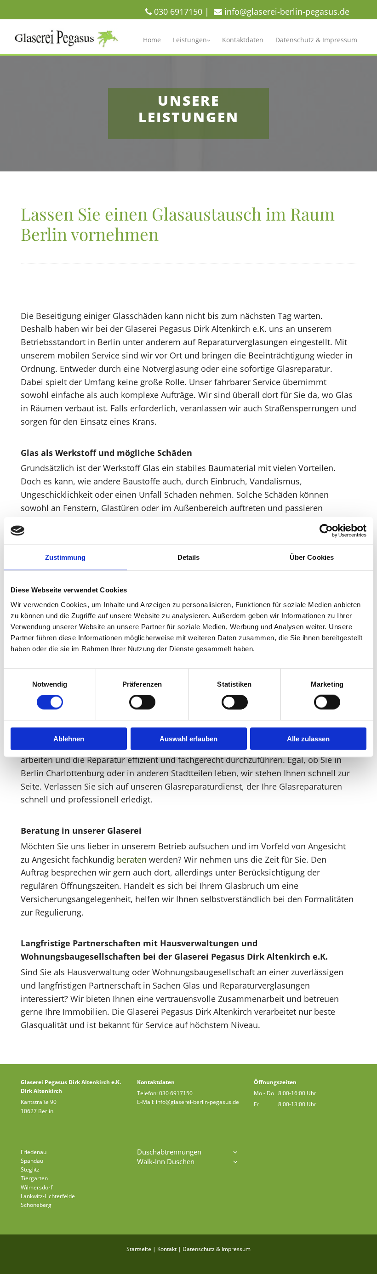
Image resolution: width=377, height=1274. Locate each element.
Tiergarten (34, 1178)
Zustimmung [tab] (65, 557)
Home (152, 39)
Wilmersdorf (36, 1187)
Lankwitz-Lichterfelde (48, 1196)
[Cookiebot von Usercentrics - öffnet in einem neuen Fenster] (326, 531)
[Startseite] (67, 39)
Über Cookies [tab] (312, 557)
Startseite (138, 1249)
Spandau (32, 1161)
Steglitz (30, 1169)
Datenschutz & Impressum (316, 39)
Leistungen (190, 39)
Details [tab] (188, 557)
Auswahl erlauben (188, 738)
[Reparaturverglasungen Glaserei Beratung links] (208, 40)
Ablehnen (68, 738)
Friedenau (33, 1152)
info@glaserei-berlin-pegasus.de (197, 1102)
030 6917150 (176, 1093)
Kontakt (167, 1249)
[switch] (142, 702)
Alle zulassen (308, 738)
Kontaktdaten (242, 39)
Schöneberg (36, 1205)
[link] (191, 40)
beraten (132, 859)
